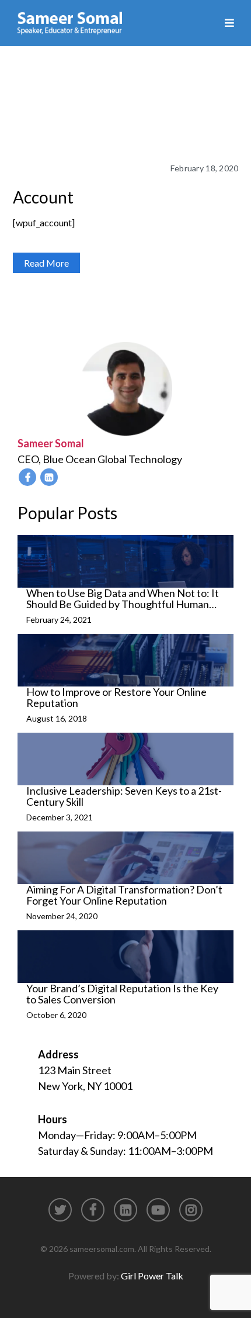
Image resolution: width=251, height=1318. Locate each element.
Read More (46, 262)
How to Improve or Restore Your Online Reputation (116, 697)
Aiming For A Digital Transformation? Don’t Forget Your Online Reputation (124, 895)
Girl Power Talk (152, 1275)
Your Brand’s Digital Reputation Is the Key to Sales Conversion (122, 994)
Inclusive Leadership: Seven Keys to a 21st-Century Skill (124, 796)
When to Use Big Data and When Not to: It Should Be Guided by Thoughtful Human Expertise (122, 599)
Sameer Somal (51, 443)
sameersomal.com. (102, 1249)
